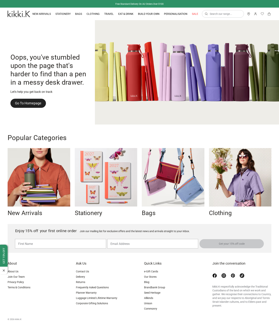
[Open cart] (269, 13)
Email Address (118, 238)
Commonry (150, 308)
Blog (146, 282)
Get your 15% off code (232, 243)
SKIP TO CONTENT (1, 33)
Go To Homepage (28, 103)
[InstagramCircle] (223, 275)
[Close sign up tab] (4, 270)
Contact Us (82, 271)
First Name (24, 238)
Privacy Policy (16, 282)
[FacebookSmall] (214, 275)
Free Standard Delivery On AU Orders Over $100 (139, 4)
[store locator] (248, 13)
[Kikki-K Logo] (19, 14)
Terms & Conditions (19, 287)
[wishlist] (262, 13)
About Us (13, 271)
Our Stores (150, 276)
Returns (80, 282)
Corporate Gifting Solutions (92, 303)
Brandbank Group (154, 287)
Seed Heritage (152, 292)
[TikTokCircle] (242, 275)
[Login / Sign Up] (255, 13)
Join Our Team (16, 276)
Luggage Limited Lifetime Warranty (96, 298)
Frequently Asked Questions (92, 287)
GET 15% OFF (3, 256)
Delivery (80, 276)
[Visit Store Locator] (248, 13)
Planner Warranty (86, 292)
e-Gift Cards (151, 271)
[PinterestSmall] (232, 275)
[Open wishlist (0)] (262, 13)
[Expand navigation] (50, 13)
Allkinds (148, 298)
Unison (148, 303)
